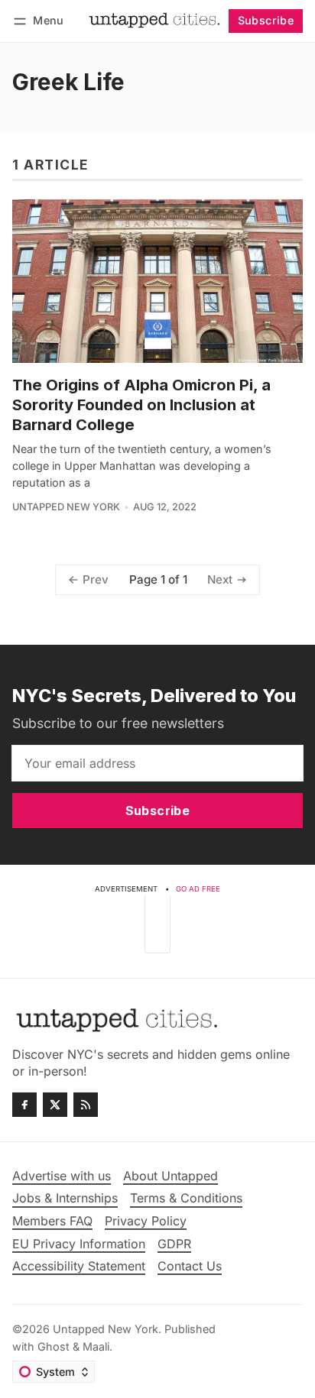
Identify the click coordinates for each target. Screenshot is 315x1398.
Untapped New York (66, 507)
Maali (96, 1346)
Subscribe (266, 20)
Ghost (53, 1346)
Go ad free (198, 889)
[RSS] (85, 1104)
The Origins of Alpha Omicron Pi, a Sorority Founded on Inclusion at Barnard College (141, 405)
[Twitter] (55, 1104)
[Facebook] (24, 1104)
